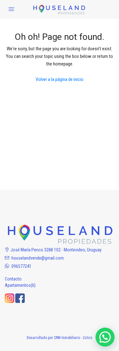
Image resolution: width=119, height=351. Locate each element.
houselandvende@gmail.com (37, 258)
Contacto (13, 278)
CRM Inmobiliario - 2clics (73, 338)
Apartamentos (18, 285)
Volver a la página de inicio (59, 79)
